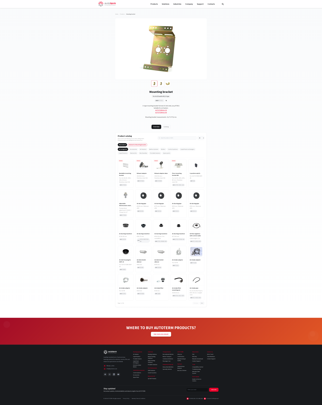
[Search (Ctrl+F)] (223, 4)
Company (189, 4)
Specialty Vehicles (167, 369)
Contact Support (196, 361)
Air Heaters (136, 354)
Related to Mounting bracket (137, 145)
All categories (123, 149)
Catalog (166, 127)
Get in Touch (210, 354)
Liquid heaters (123, 153)
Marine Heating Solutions (151, 357)
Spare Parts (136, 377)
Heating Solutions (152, 354)
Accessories (133, 149)
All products (122, 145)
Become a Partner (181, 370)
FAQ (193, 354)
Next (202, 303)
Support (200, 4)
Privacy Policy (126, 398)
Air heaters (143, 149)
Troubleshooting (196, 369)
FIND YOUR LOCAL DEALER (161, 334)
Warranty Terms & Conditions (138, 398)
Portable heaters (155, 153)
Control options (173, 149)
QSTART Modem (152, 379)
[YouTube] (118, 374)
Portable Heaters (137, 359)
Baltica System (153, 149)
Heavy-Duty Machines (168, 367)
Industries (177, 4)
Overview (156, 127)
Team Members (211, 356)
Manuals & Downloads (197, 359)
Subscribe (213, 390)
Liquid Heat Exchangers (136, 362)
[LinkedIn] (114, 374)
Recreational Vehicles (168, 354)
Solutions (165, 4)
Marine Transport (167, 356)
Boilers (163, 149)
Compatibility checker (197, 367)
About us (179, 354)
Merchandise (143, 153)
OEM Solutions (151, 370)
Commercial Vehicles (168, 359)
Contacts (211, 4)
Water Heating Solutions (151, 361)
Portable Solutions (152, 364)
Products (154, 4)
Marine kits (133, 153)
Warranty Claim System (196, 372)
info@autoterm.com (112, 369)
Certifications (180, 356)
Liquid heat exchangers (187, 149)
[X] (105, 374)
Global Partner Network (181, 367)
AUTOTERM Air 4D (161, 113)
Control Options (137, 373)
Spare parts (166, 153)
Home (116, 14)
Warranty (194, 356)
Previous (196, 303)
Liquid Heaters (136, 356)
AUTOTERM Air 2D (161, 110)
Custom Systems (152, 373)
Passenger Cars (167, 361)
